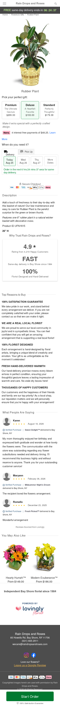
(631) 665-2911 (30, 640)
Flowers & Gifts (17, 14)
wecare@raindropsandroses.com (30, 644)
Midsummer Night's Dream (37, 484)
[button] (53, 698)
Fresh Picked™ (32, 511)
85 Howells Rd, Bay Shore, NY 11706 (30, 637)
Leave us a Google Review (30, 665)
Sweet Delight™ (32, 429)
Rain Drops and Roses (30, 3)
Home (5, 14)
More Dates (50, 161)
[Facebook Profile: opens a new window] (33, 655)
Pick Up (29, 151)
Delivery (10, 154)
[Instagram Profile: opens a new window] (26, 655)
